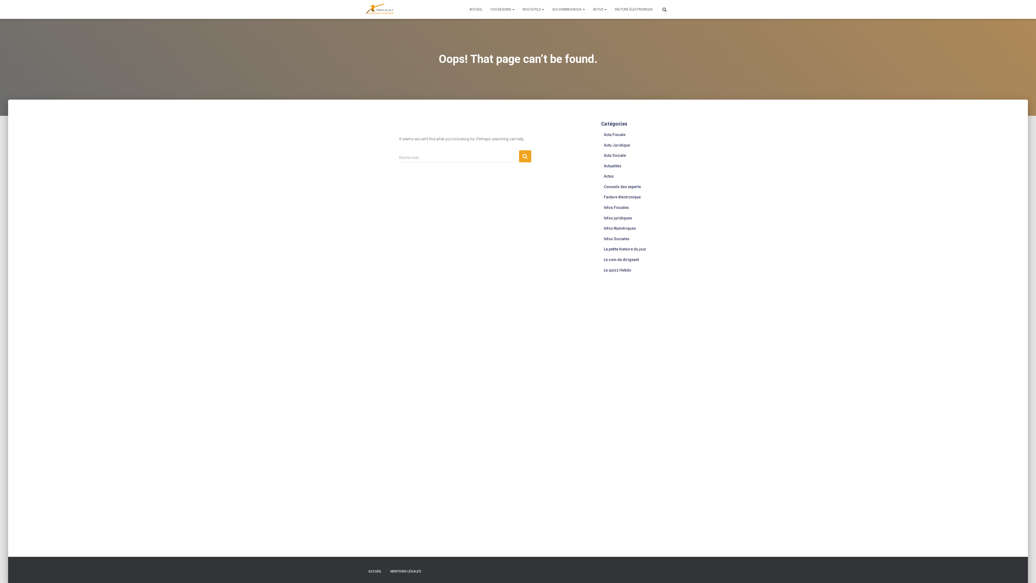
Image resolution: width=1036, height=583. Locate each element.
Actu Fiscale (614, 135)
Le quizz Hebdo (617, 270)
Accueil (475, 9)
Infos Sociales (616, 239)
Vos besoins (501, 9)
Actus (598, 9)
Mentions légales (405, 571)
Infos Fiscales (616, 207)
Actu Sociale (615, 155)
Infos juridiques (618, 218)
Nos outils (532, 9)
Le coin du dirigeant (621, 259)
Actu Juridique (617, 145)
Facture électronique (634, 9)
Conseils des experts (622, 187)
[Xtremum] (380, 9)
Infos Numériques (620, 228)
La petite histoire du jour (625, 249)
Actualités (612, 166)
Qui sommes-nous (567, 9)
